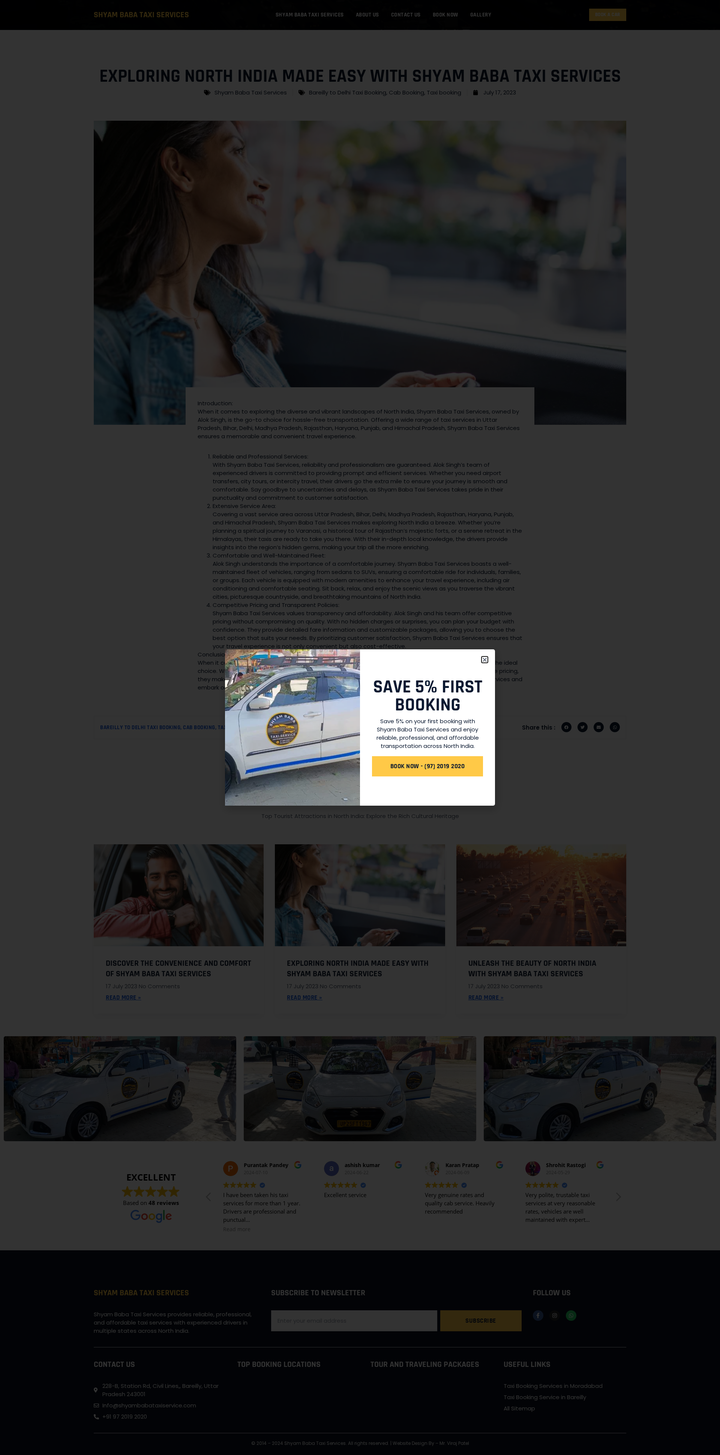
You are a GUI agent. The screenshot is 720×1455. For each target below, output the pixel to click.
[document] (360, 727)
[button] (485, 659)
